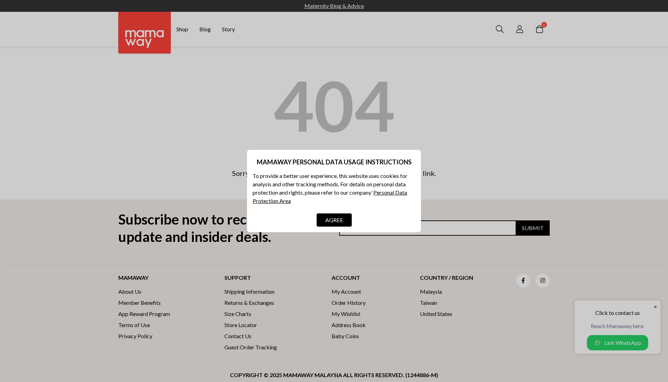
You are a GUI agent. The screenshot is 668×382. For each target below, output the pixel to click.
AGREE (334, 220)
